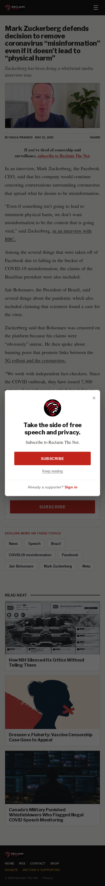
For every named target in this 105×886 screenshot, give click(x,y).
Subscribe (52, 458)
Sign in (71, 487)
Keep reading (52, 471)
